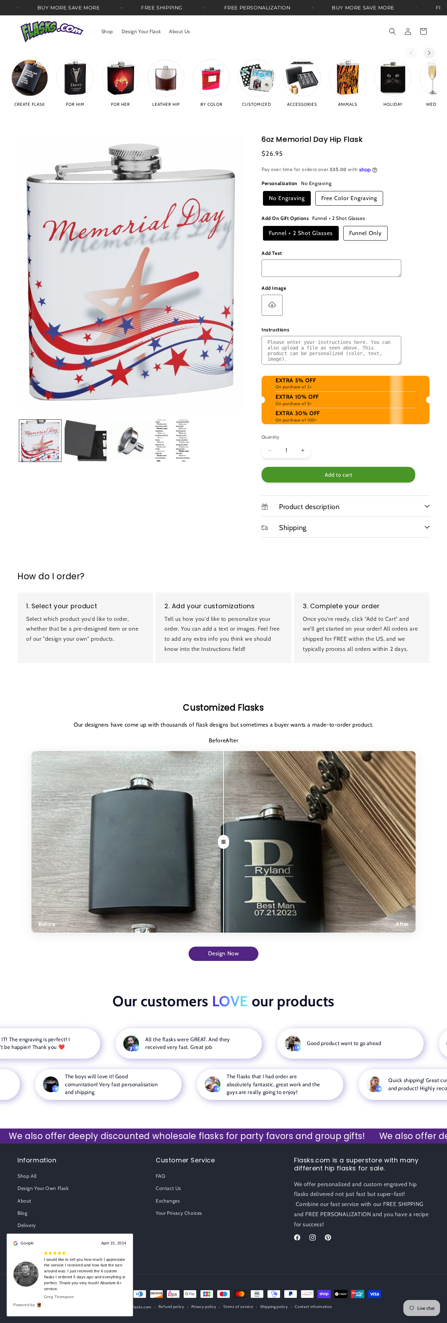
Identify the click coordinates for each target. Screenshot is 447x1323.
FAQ (161, 1176)
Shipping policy (274, 1306)
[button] (392, 31)
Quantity (270, 437)
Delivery (26, 1225)
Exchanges (168, 1201)
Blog (22, 1213)
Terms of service (238, 1306)
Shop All (27, 1176)
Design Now (223, 953)
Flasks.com (141, 1306)
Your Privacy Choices (179, 1213)
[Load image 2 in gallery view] (86, 441)
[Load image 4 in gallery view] (176, 441)
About (24, 1201)
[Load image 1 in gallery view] (40, 441)
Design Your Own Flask (43, 1188)
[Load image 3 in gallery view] (131, 441)
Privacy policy (204, 1306)
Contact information (313, 1306)
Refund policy (171, 1306)
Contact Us (168, 1188)
